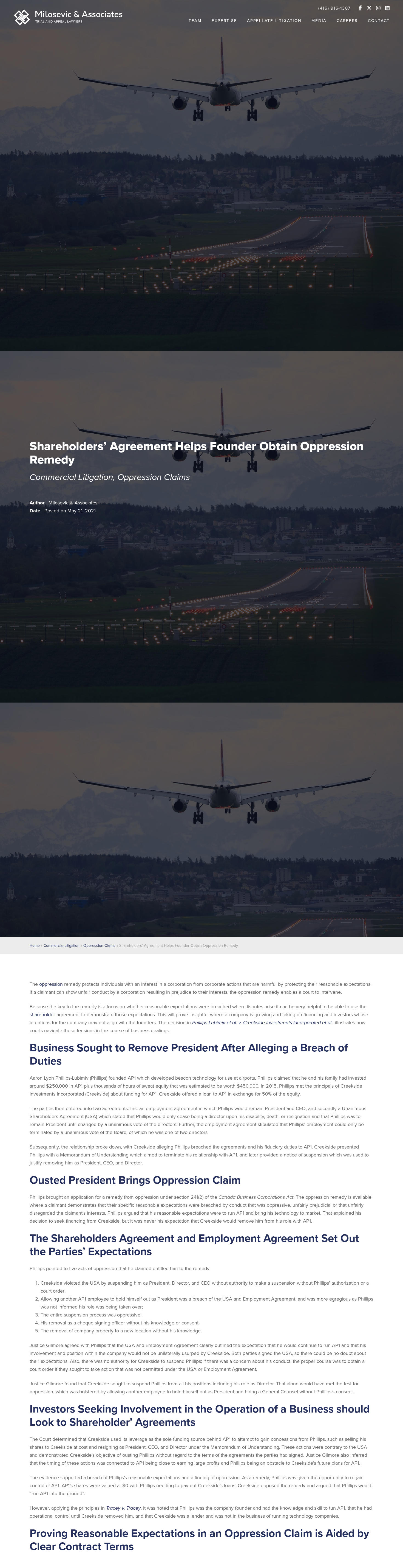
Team (195, 20)
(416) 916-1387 (334, 8)
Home (35, 945)
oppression (51, 984)
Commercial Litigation (71, 477)
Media (319, 20)
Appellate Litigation (274, 20)
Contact (379, 20)
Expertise (224, 20)
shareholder (43, 1015)
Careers (347, 20)
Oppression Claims (153, 477)
